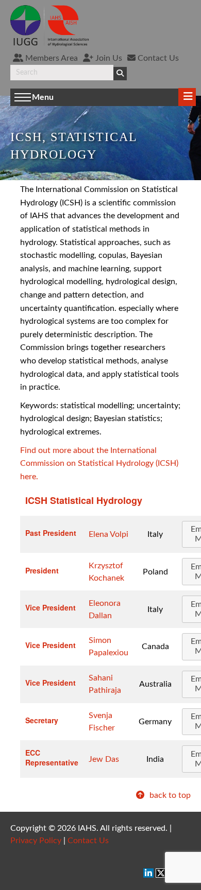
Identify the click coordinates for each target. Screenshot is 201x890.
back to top (169, 795)
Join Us (107, 58)
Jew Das (104, 759)
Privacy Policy (35, 840)
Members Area (50, 58)
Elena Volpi (108, 534)
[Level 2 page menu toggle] (187, 97)
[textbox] (61, 72)
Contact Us (157, 58)
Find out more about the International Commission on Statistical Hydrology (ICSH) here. (99, 463)
